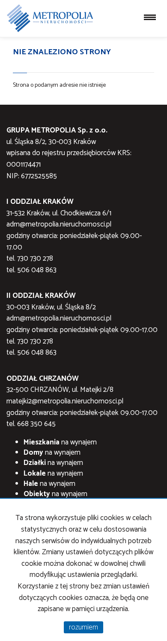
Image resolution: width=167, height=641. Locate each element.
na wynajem (60, 442)
